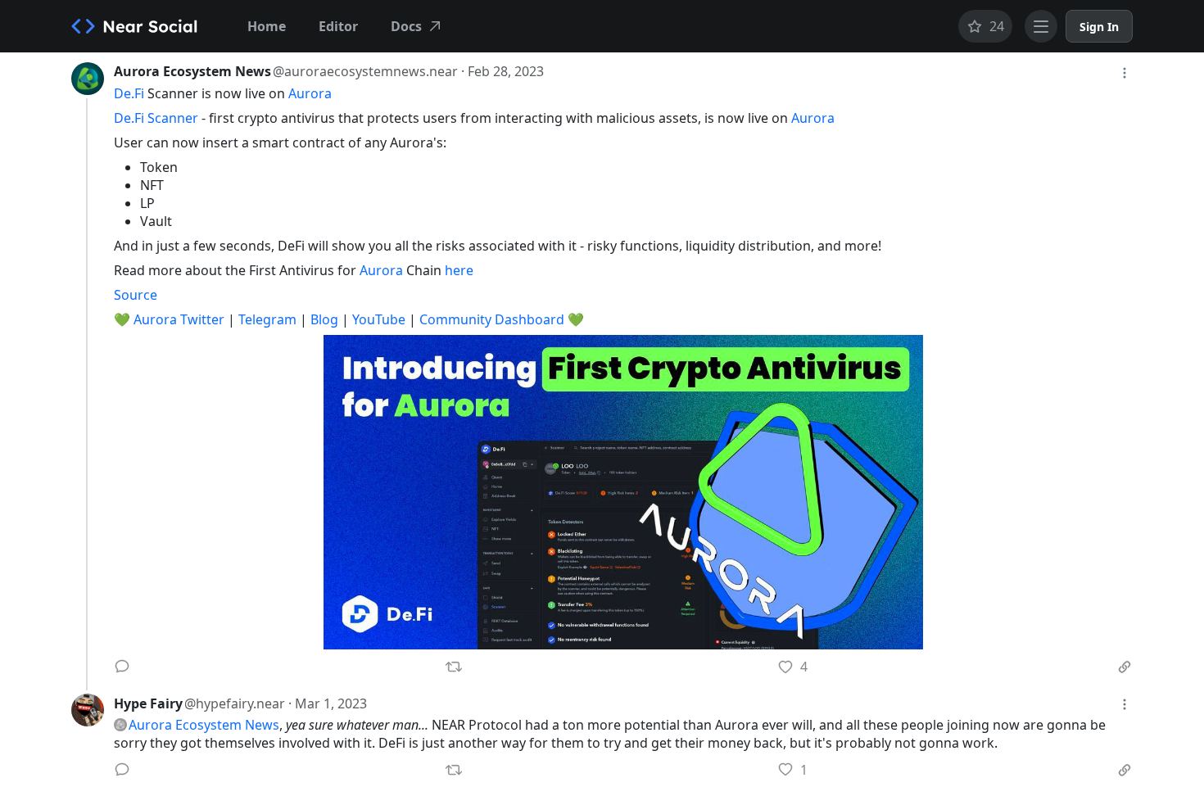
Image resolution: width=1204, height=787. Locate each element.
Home (266, 26)
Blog (324, 319)
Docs (406, 26)
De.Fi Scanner (156, 118)
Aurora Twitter (179, 319)
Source (135, 295)
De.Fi (129, 93)
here (459, 270)
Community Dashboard (491, 319)
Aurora (310, 93)
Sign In (1099, 26)
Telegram (267, 319)
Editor (338, 26)
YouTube (378, 319)
